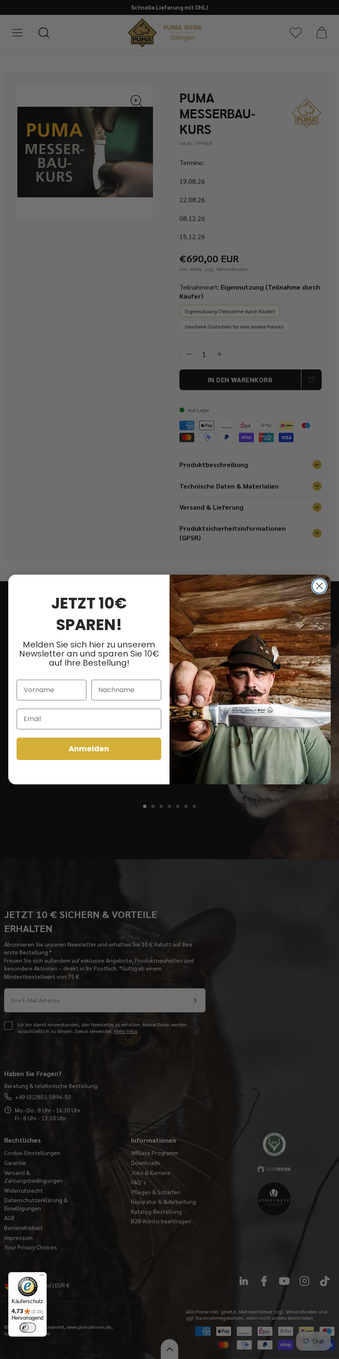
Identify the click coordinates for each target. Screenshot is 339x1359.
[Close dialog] (319, 586)
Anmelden (89, 748)
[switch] (27, 1328)
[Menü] (42, 1277)
